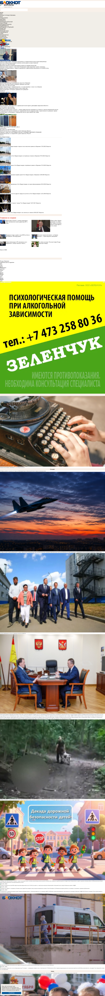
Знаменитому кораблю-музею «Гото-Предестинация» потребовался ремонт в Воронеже (20, 165)
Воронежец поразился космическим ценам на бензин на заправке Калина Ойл (18, 65)
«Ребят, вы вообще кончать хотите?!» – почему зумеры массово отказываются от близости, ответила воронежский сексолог (29, 109)
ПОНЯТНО (12, 993)
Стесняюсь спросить (5, 92)
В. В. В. (2, 134)
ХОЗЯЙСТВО (3, 36)
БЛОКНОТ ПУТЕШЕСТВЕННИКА (7, 15)
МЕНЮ (1, 12)
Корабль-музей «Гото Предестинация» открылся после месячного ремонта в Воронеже (20, 146)
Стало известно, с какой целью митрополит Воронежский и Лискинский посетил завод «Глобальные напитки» (52, 885)
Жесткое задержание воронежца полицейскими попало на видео (58, 715)
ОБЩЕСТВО (3, 28)
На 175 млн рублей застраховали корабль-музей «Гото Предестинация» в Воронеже (19, 174)
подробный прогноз (4, 262)
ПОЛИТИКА (2, 29)
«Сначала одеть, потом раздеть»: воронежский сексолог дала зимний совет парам (19, 112)
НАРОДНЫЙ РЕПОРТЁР (6, 24)
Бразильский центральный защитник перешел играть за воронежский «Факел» (76, 717)
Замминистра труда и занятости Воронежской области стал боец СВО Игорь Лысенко (27, 715)
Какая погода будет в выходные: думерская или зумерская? (14, 89)
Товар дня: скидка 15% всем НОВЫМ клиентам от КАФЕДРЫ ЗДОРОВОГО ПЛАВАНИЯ (20, 132)
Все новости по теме (5, 64)
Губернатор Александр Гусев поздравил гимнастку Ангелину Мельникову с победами (43, 717)
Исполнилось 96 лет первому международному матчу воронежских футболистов (64, 968)
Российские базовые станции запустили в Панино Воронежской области (89, 715)
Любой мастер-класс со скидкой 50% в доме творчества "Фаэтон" (15, 131)
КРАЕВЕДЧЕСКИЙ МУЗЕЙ (6, 21)
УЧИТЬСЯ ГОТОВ (8, 41)
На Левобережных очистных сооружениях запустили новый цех (14, 633)
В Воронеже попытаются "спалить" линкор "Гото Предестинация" (15, 203)
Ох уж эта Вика (3, 69)
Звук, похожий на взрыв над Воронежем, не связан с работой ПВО (14, 552)
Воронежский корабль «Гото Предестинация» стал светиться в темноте (16, 212)
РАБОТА (9, 40)
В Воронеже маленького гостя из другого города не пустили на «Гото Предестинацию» (20, 193)
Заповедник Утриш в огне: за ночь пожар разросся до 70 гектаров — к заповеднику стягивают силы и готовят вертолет (24, 968)
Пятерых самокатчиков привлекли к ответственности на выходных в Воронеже (65, 891)
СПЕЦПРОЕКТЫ (4, 32)
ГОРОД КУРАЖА (4, 17)
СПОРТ (1, 33)
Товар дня (2, 113)
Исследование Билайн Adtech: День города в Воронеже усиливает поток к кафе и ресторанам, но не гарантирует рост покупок (47, 718)
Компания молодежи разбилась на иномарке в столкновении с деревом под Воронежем (72, 888)
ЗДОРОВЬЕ (3, 19)
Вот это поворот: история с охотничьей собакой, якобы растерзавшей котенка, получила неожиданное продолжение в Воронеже (26, 799)
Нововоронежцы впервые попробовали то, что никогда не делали (12, 467)
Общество (48, 146)
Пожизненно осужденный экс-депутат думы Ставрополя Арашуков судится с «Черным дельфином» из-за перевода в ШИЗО (25, 891)
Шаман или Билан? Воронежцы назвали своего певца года (13, 88)
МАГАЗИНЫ (7, 46)
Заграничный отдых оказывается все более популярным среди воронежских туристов (45, 552)
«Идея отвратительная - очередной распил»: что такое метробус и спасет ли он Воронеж (21, 86)
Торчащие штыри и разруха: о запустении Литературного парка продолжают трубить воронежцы (22, 66)
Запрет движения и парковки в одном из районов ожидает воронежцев (66, 799)
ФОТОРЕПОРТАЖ (4, 35)
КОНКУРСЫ (3, 20)
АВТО (1, 14)
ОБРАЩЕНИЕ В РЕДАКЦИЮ (7, 27)
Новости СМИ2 (3, 249)
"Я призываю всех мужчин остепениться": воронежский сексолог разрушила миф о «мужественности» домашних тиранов (28, 110)
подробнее (11, 262)
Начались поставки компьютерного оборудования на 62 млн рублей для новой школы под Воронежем (82, 552)
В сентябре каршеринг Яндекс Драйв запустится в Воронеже (13, 717)
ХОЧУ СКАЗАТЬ (4, 37)
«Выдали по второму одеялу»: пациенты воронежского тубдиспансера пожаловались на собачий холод (24, 68)
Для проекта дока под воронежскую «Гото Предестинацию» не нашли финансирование (20, 184)
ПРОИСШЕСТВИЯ (4, 31)
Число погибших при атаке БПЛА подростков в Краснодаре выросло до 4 (15, 885)
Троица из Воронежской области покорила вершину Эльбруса (69, 714)
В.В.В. (1, 16)
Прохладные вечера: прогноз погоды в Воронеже (44, 965)
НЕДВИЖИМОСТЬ (4, 25)
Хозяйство (2, 90)
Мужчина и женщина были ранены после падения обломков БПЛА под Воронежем (17, 965)
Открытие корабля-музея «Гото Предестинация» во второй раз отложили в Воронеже (20, 155)
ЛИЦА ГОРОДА (3, 23)
